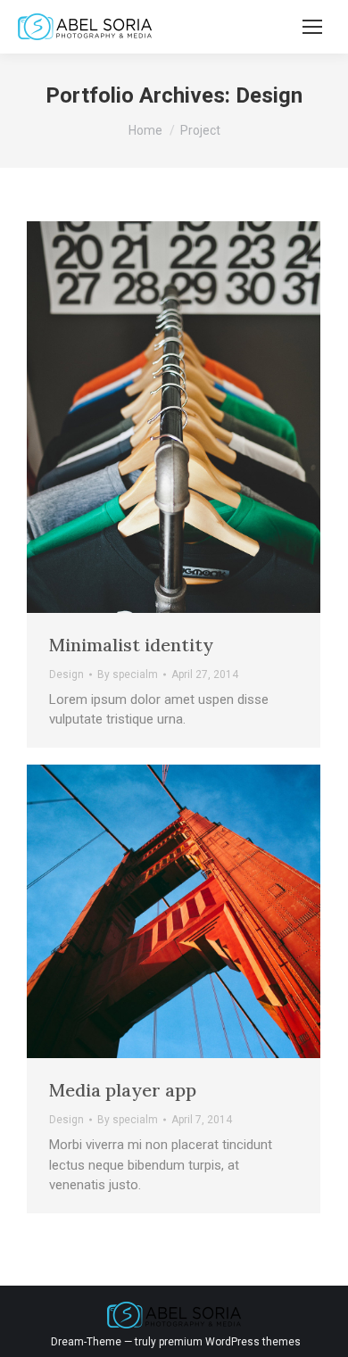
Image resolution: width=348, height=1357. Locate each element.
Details (221, 416)
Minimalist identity (131, 644)
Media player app (122, 1090)
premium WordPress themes (230, 1342)
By (127, 674)
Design (66, 674)
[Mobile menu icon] (312, 27)
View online (125, 416)
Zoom (173, 416)
